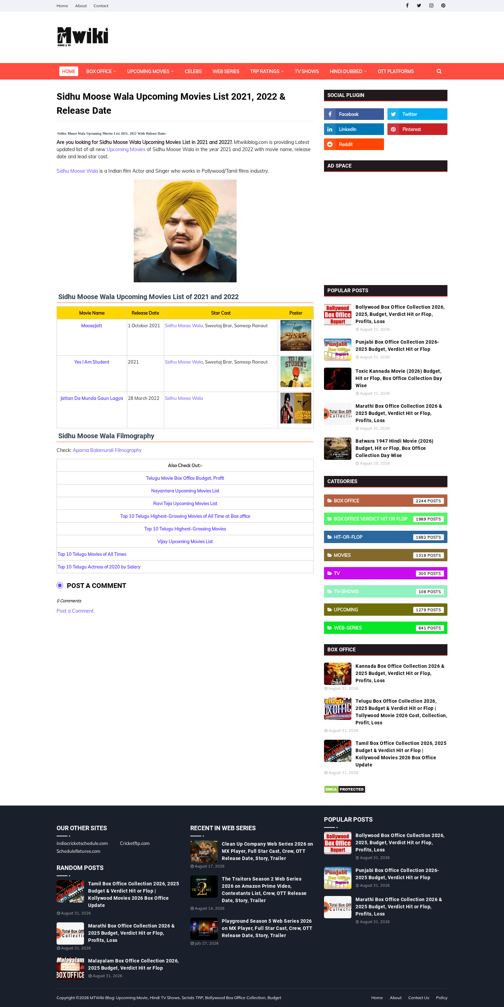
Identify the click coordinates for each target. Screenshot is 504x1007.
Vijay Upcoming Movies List (185, 541)
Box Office (380, 500)
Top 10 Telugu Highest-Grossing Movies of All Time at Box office (185, 516)
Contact (101, 5)
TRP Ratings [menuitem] (264, 71)
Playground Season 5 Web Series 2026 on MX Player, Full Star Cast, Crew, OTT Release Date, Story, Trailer (267, 928)
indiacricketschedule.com (82, 843)
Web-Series (380, 627)
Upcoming (380, 609)
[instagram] (431, 5)
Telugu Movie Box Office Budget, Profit (185, 478)
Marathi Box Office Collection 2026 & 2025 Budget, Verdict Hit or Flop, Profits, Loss (399, 413)
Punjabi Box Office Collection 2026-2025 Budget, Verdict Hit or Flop (397, 345)
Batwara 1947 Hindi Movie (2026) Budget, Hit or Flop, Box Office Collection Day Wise (395, 448)
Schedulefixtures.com (78, 851)
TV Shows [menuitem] (307, 71)
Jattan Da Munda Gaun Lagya (91, 398)
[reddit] (354, 144)
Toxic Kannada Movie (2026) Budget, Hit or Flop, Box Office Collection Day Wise (399, 378)
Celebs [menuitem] (193, 71)
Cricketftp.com (134, 843)
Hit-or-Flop (380, 537)
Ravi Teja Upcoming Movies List (185, 503)
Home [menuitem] (68, 71)
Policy (441, 997)
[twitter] (419, 5)
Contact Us (418, 997)
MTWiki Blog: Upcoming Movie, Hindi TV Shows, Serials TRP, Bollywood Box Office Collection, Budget (185, 997)
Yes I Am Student (91, 362)
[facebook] (407, 5)
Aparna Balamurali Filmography (107, 450)
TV (380, 573)
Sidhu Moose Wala (77, 171)
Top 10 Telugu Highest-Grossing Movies (185, 528)
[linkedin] (354, 129)
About (81, 5)
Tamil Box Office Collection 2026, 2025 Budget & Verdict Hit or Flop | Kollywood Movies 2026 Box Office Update (401, 753)
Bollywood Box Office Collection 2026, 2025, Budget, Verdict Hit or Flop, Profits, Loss (400, 314)
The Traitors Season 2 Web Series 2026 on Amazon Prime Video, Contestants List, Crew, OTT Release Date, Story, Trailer (264, 889)
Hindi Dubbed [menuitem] (346, 71)
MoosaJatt (91, 325)
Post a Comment (75, 611)
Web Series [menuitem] (226, 71)
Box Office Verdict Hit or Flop (380, 518)
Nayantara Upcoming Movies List (185, 490)
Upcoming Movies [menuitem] (148, 71)
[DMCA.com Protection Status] (344, 792)
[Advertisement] (385, 227)
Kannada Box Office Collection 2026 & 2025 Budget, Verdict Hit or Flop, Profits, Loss (400, 673)
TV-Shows (380, 591)
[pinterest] (443, 5)
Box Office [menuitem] (99, 71)
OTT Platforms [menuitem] (396, 71)
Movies (380, 555)
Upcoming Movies (126, 149)
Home (62, 5)
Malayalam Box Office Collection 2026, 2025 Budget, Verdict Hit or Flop (133, 964)
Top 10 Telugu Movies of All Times (92, 554)
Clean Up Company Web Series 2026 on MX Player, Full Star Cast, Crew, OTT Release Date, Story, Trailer (267, 851)
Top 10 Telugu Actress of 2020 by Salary (99, 566)
